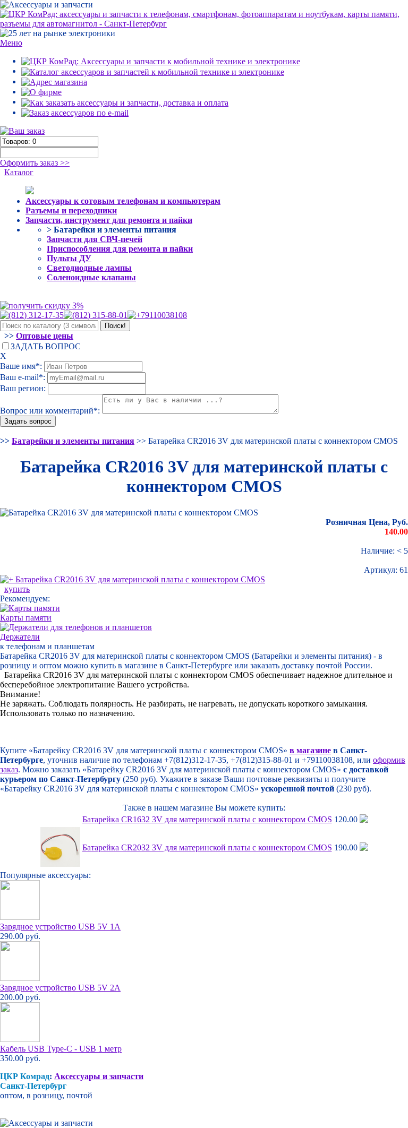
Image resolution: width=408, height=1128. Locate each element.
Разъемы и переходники (71, 210)
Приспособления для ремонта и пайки (120, 248)
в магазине (310, 750)
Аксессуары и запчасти (98, 1076)
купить (17, 588)
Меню (11, 42)
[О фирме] (41, 91)
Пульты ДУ (69, 258)
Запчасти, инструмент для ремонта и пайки (109, 220)
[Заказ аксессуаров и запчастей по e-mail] (75, 112)
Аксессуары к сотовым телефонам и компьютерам (123, 200)
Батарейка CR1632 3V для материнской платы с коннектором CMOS (207, 819)
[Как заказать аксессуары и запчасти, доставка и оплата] (124, 101)
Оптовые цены (44, 335)
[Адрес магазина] (54, 81)
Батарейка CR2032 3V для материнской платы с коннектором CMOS (207, 847)
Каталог (18, 172)
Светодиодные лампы (89, 267)
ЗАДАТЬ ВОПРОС (46, 346)
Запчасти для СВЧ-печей (94, 239)
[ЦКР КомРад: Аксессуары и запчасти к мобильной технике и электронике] (204, 18)
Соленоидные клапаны (91, 277)
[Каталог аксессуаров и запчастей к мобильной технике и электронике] (152, 70)
